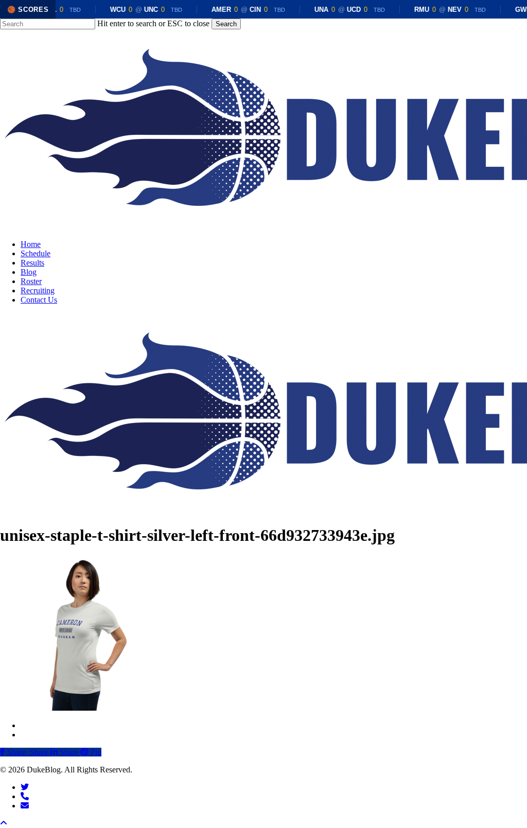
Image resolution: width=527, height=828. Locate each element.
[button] (3, 823)
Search (226, 24)
